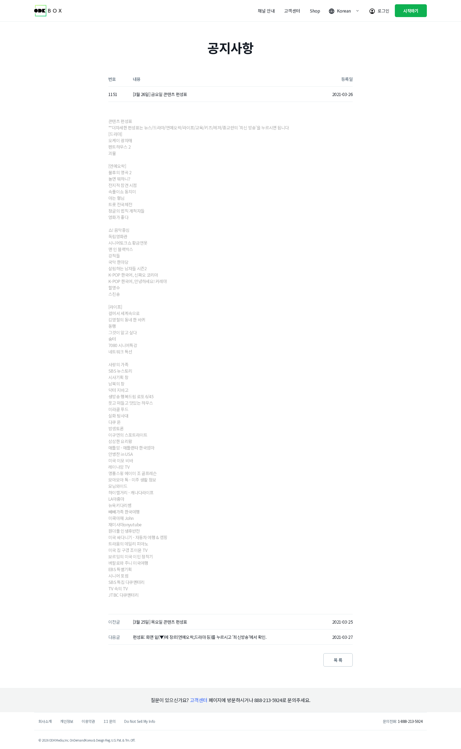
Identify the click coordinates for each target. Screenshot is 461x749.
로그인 (383, 10)
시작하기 (410, 10)
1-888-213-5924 (410, 721)
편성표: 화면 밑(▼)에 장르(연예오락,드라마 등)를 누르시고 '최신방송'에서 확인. (200, 637)
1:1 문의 (110, 721)
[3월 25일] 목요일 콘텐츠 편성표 (160, 622)
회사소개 (44, 721)
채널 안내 (266, 10)
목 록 (338, 660)
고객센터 (292, 10)
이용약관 (88, 721)
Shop (315, 10)
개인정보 (66, 721)
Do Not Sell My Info (139, 721)
